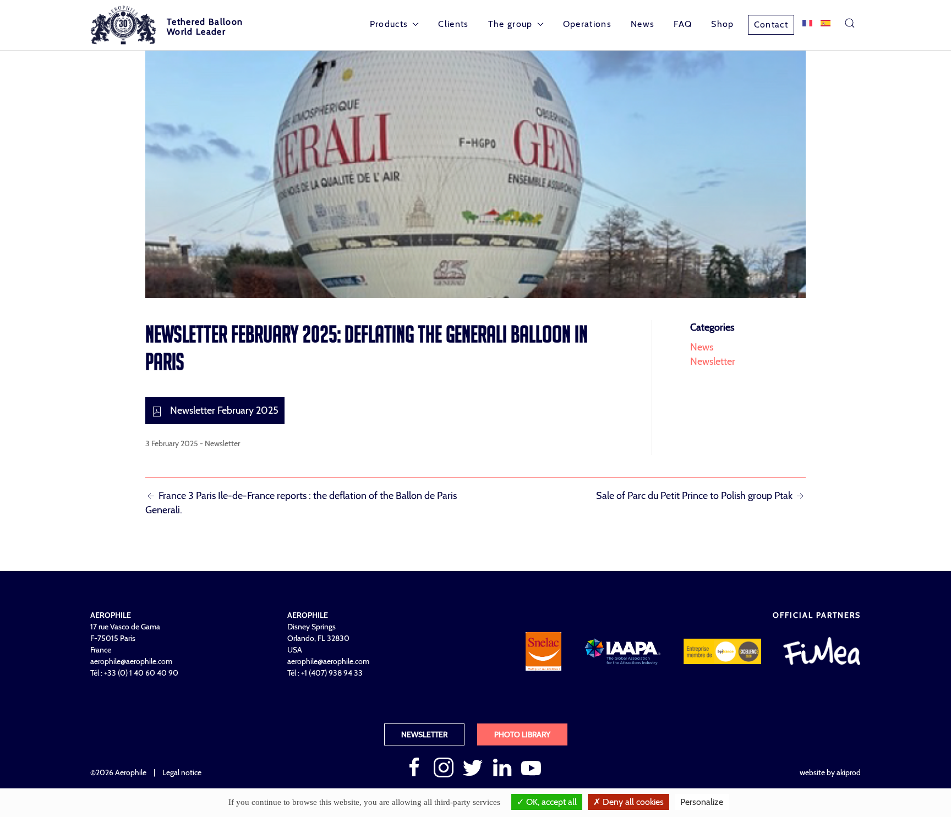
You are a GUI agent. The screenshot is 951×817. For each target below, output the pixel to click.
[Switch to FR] (807, 23)
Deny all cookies (632, 802)
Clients (453, 24)
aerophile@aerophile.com (131, 661)
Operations (587, 24)
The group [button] (510, 24)
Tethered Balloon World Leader (205, 27)
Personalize (701, 802)
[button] (850, 23)
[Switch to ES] (825, 23)
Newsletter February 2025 (223, 410)
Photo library (522, 734)
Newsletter (222, 443)
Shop (722, 24)
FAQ (683, 24)
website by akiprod (830, 772)
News (642, 24)
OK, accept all (550, 802)
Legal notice (181, 772)
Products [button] (389, 24)
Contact (771, 24)
